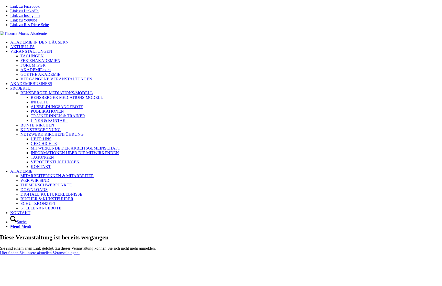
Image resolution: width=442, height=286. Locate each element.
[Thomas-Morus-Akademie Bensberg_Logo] (23, 33)
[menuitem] (226, 42)
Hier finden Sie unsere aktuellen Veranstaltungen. (40, 253)
